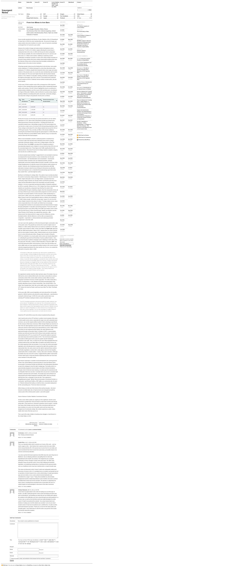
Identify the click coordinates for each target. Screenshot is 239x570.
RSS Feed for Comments (85, 137)
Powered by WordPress (84, 139)
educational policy (38, 32)
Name (11, 549)
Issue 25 (37, 2)
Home (19, 2)
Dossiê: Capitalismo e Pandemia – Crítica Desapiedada (82, 123)
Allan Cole (47, 565)
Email (11, 552)
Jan (70, 49)
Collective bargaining (46, 30)
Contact (79, 2)
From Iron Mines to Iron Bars (38, 22)
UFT (53, 241)
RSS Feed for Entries (84, 135)
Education (36, 29)
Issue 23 (62, 2)
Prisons (46, 29)
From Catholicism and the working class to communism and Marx (84, 64)
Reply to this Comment (24, 437)
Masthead (71, 2)
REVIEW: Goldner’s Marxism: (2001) (84, 43)
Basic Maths (19, 565)
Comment (12, 524)
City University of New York (33, 30)
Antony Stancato (22, 490)
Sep (70, 54)
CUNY (32, 144)
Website (12, 556)
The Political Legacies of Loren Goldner (83, 26)
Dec (62, 35)
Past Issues (30, 8)
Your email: (62, 242)
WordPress (30, 565)
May (70, 40)
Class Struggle (30, 29)
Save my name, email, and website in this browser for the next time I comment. (31, 558)
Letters (20, 8)
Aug (70, 35)
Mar (70, 59)
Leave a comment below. (34, 429)
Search (79, 7)
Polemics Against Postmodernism (81, 51)
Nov (62, 68)
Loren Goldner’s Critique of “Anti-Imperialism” (84, 35)
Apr (62, 26)
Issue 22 (45, 2)
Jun (62, 73)
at (30, 433)
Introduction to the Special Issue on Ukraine (84, 83)
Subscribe (29, 2)
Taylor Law (50, 32)
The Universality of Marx (83, 30)
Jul (62, 30)
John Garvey (30, 27)
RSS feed (5, 565)
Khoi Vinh (41, 565)
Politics (42, 29)
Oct (70, 45)
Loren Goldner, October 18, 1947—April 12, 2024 (55, 4)
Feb (70, 78)
